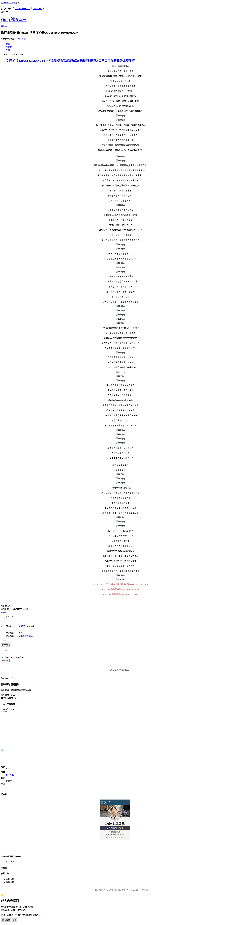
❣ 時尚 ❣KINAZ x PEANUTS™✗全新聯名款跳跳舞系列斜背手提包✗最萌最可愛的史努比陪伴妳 (70, 60)
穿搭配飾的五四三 (25, 636)
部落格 (9, 47)
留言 (21, 626)
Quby (3, 612)
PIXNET (102, 890)
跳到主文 (5, 26)
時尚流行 (21, 633)
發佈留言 (5, 660)
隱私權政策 (135, 890)
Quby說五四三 (14, 19)
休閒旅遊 (22, 39)
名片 (8, 50)
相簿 (8, 44)
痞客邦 (16, 626)
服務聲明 (144, 890)
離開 (14, 920)
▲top (3, 640)
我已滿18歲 (6, 920)
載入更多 (5, 645)
